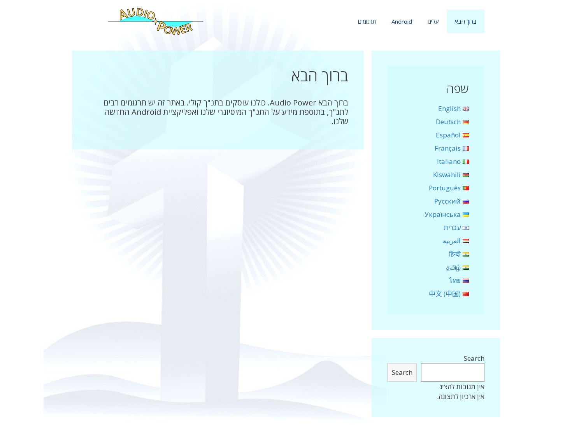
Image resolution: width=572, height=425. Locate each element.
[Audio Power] (156, 20)
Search (474, 358)
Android (401, 21)
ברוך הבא (465, 21)
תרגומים (367, 21)
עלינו (433, 21)
